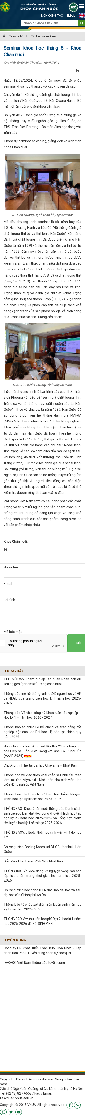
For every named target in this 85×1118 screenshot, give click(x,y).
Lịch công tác (52, 15)
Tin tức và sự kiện (43, 36)
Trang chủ (15, 36)
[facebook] (69, 1105)
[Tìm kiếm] (81, 23)
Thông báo (14, 671)
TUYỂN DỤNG (14, 940)
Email (71, 15)
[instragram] (3, 1111)
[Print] (77, 70)
